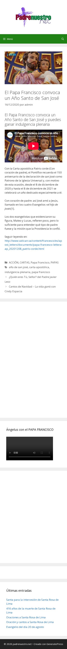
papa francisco (41, 272)
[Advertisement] (29, 363)
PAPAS (55, 262)
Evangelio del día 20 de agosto (25, 627)
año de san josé (18, 267)
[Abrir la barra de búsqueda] (62, 39)
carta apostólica (39, 267)
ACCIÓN (14, 262)
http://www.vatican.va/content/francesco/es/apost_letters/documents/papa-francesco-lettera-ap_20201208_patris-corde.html (33, 245)
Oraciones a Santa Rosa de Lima (26, 617)
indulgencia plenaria (17, 272)
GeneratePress (54, 644)
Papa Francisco (40, 262)
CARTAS (24, 262)
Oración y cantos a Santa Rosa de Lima (30, 622)
